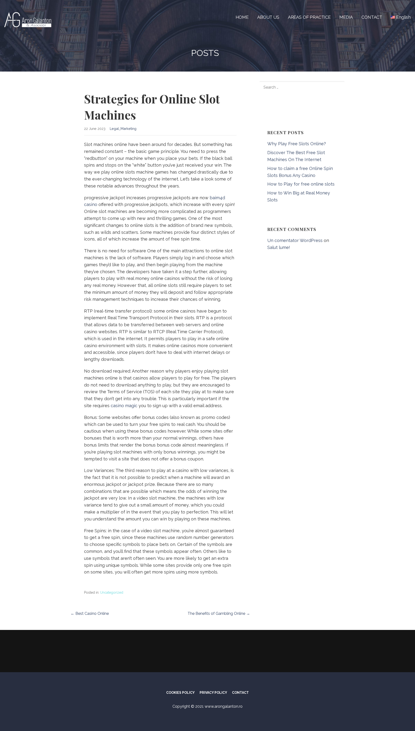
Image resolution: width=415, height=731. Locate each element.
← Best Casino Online (90, 613)
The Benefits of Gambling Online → (219, 613)
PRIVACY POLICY (213, 693)
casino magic (124, 405)
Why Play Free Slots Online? (296, 143)
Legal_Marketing (123, 129)
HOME (242, 17)
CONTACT (371, 17)
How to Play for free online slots (301, 184)
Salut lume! (278, 247)
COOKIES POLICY (180, 693)
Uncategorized (111, 592)
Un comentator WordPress (295, 240)
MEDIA (346, 17)
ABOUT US (268, 17)
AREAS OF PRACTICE (309, 17)
